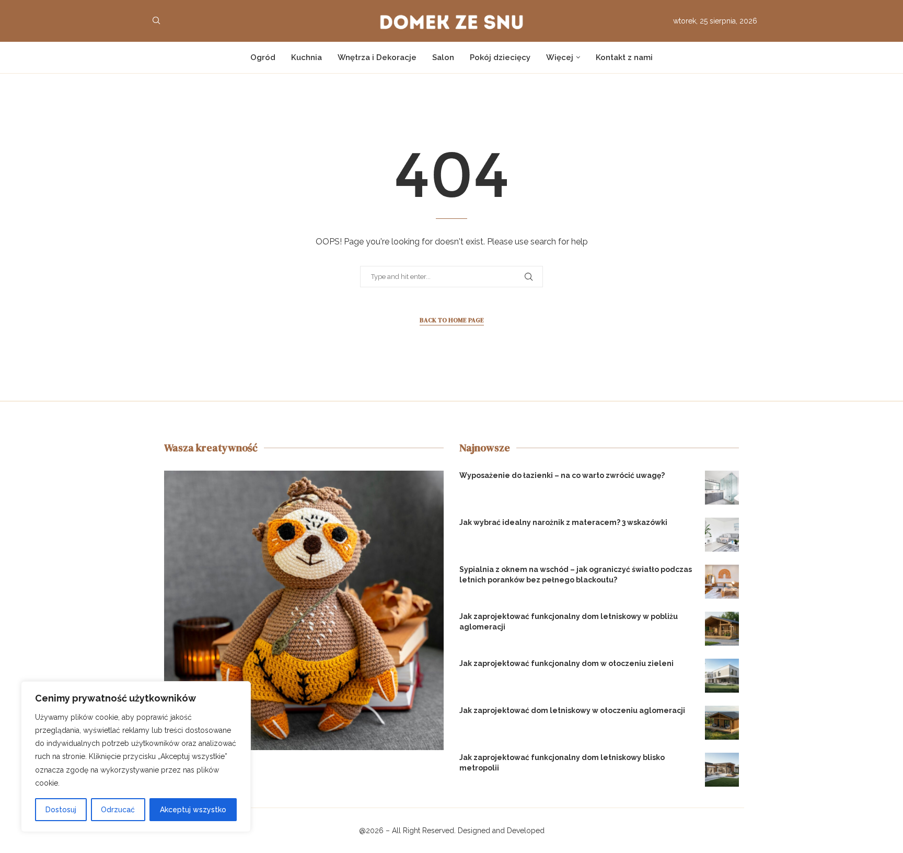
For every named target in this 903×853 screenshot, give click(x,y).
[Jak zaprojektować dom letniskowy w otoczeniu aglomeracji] (722, 723)
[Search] (156, 21)
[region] (136, 756)
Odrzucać (118, 809)
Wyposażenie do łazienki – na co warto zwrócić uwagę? (562, 475)
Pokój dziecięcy (500, 57)
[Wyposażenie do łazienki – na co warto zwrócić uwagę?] (722, 488)
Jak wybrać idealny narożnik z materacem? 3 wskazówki (563, 522)
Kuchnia (306, 57)
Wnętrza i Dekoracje (377, 57)
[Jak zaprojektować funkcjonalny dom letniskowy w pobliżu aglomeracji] (722, 629)
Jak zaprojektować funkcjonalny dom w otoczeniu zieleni (566, 663)
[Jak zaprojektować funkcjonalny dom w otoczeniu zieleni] (722, 676)
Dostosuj (60, 809)
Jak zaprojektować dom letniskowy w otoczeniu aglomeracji (572, 710)
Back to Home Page (452, 320)
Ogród (262, 57)
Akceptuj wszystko (193, 809)
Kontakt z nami (624, 57)
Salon (443, 57)
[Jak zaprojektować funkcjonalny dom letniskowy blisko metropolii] (722, 770)
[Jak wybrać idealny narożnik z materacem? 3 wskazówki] (722, 535)
